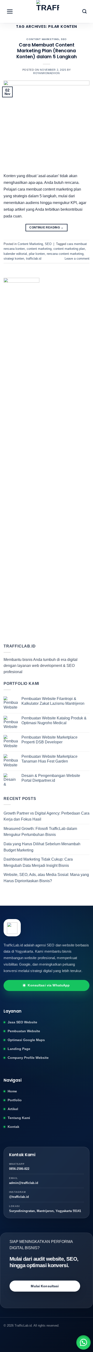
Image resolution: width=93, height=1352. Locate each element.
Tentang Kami (19, 1118)
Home (12, 1091)
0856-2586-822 (19, 1169)
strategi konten (14, 258)
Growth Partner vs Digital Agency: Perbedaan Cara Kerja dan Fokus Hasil (46, 816)
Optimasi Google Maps (26, 1040)
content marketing (39, 249)
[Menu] (9, 11)
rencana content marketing (65, 254)
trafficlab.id (33, 258)
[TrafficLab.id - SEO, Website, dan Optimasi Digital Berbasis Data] (48, 11)
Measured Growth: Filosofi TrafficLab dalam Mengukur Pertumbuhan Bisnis (40, 832)
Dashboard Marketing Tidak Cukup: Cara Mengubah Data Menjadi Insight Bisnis (38, 862)
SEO (64, 39)
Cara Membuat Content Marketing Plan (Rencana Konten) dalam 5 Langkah (46, 51)
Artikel (13, 1109)
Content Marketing (42, 39)
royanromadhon (46, 73)
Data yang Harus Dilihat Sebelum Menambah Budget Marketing (42, 847)
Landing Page (19, 1049)
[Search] (84, 11)
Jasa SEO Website (22, 1022)
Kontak (13, 1127)
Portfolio (15, 1100)
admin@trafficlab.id (23, 1183)
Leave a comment (77, 258)
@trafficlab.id (19, 1197)
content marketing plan (69, 249)
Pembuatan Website (24, 1031)
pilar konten (37, 254)
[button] (83, 1342)
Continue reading (46, 227)
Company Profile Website (28, 1058)
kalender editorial (15, 254)
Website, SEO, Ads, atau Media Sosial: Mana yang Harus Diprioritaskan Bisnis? (46, 878)
